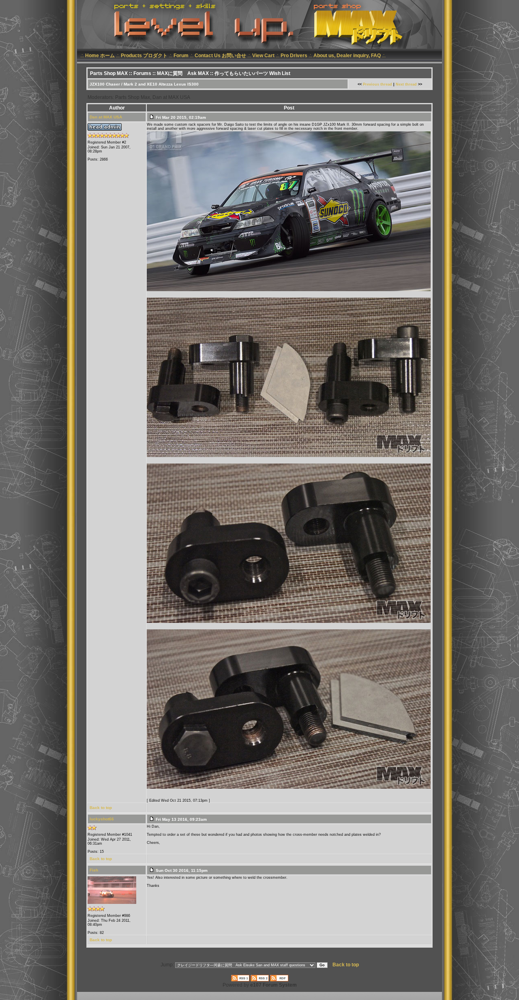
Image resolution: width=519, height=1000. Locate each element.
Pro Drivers (294, 55)
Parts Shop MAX (109, 73)
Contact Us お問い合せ (220, 55)
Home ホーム (100, 55)
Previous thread (377, 84)
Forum (181, 55)
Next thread (406, 84)
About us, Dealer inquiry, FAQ (347, 55)
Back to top (101, 807)
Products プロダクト (144, 55)
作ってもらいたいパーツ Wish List (252, 73)
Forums (142, 73)
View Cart (263, 55)
